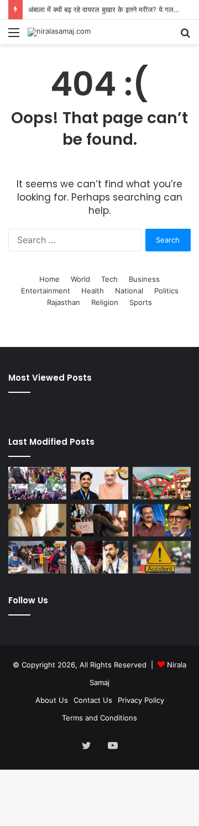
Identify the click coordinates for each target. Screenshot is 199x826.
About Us (51, 700)
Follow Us (28, 600)
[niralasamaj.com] (59, 32)
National (129, 290)
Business (144, 279)
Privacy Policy (141, 700)
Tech (109, 279)
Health (92, 290)
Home (49, 279)
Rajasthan (63, 302)
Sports (140, 302)
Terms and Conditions (99, 717)
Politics (166, 290)
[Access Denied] (37, 520)
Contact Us (93, 700)
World (80, 279)
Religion (104, 302)
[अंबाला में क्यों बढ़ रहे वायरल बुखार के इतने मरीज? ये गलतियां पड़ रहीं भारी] (162, 483)
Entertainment (45, 290)
